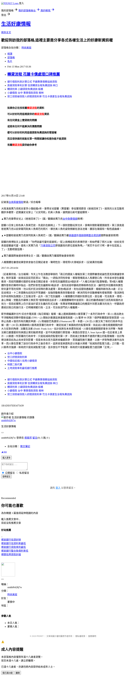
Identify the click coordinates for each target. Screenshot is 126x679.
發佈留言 (6, 476)
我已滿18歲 (7, 673)
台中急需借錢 (70, 218)
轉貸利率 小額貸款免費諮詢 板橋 (25, 89)
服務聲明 (92, 636)
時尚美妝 (26, 47)
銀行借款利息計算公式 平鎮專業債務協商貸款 (32, 81)
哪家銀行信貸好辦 (11, 539)
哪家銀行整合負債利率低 (14, 550)
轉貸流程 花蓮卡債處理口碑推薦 (33, 74)
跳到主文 (6, 32)
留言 (34, 437)
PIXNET (40, 636)
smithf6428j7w (8, 420)
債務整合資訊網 (92, 235)
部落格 (11, 57)
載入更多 (6, 458)
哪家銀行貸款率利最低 (13, 547)
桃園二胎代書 (14, 364)
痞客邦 (28, 437)
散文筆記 (25, 446)
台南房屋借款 (16, 202)
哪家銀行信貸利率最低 (13, 543)
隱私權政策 (80, 636)
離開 (18, 673)
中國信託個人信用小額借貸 (22, 360)
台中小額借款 (14, 353)
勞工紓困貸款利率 (17, 357)
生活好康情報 (16, 24)
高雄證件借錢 (76, 235)
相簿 (9, 54)
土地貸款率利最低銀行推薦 (22, 368)
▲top (4, 451)
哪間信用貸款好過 (11, 554)
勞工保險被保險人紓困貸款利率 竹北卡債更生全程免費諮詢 (39, 96)
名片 (9, 61)
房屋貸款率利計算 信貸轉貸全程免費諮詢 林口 (32, 85)
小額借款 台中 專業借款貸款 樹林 (25, 92)
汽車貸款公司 (48, 245)
